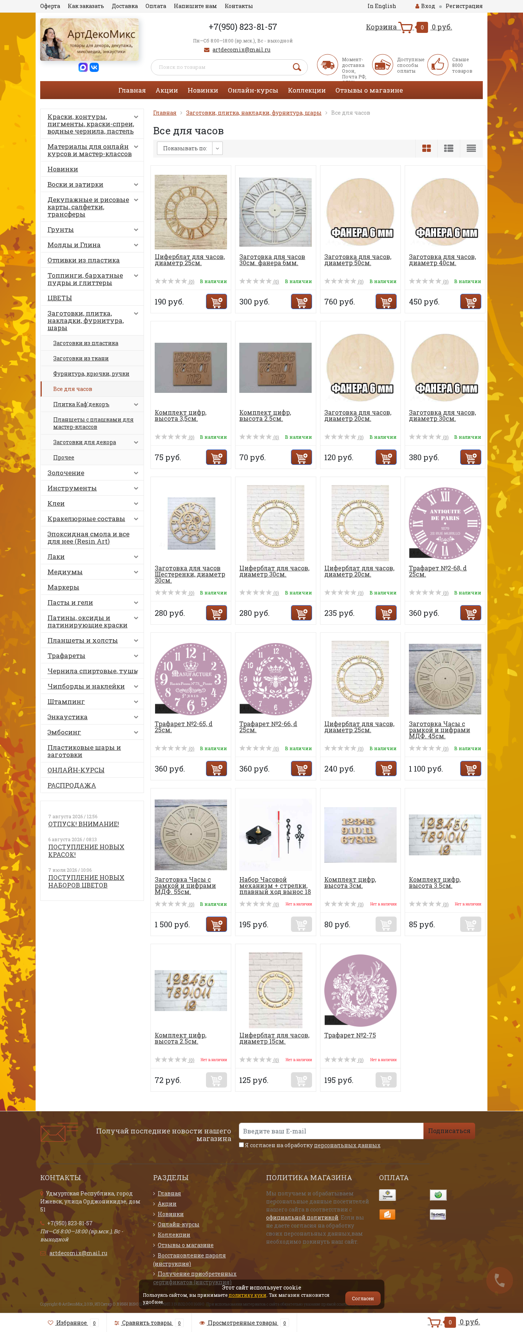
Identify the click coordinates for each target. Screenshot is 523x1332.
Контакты (239, 6)
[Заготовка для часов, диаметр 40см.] (445, 211)
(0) (191, 281)
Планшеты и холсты (82, 640)
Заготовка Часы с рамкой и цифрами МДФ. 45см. (439, 730)
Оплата (155, 6)
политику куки (247, 1295)
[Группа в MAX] (83, 67)
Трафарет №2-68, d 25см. (438, 571)
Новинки (203, 90)
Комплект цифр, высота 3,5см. (180, 415)
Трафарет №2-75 (350, 1035)
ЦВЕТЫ (59, 297)
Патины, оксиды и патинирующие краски (87, 621)
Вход (428, 6)
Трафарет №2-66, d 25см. (268, 727)
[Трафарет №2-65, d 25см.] (191, 678)
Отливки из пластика (83, 260)
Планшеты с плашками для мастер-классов (93, 423)
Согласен (363, 1298)
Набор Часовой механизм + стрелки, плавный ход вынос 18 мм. (275, 888)
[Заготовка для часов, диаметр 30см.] (445, 367)
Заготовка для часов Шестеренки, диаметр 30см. (190, 574)
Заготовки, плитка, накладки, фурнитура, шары (85, 320)
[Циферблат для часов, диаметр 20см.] (360, 523)
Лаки (56, 556)
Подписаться (449, 1131)
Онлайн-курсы (253, 90)
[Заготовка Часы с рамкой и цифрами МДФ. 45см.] (445, 678)
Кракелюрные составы (86, 518)
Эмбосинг (64, 732)
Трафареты (66, 655)
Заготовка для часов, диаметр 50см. (357, 259)
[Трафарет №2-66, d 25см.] (275, 678)
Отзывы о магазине (369, 90)
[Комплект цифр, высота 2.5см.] (275, 367)
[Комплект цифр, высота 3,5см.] (191, 367)
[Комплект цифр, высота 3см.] (360, 834)
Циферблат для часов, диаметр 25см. (190, 259)
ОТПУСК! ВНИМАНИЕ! (83, 824)
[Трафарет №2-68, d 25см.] (445, 523)
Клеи (56, 503)
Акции (166, 90)
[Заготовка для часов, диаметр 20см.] (360, 367)
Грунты (60, 229)
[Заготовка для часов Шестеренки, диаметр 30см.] (191, 523)
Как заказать (86, 6)
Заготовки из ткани (81, 358)
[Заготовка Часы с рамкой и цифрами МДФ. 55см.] (191, 834)
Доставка (125, 6)
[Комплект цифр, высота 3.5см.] (445, 834)
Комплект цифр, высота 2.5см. (265, 415)
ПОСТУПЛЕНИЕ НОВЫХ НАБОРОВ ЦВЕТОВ (86, 881)
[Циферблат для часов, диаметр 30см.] (275, 523)
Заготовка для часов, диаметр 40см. (442, 259)
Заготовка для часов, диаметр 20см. (357, 415)
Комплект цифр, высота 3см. (350, 882)
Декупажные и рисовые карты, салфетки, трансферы (88, 206)
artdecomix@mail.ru (241, 49)
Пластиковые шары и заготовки (84, 751)
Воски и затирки (75, 184)
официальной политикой (302, 1217)
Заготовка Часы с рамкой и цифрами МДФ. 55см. (185, 885)
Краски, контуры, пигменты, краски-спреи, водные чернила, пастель (90, 123)
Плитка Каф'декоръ (81, 404)
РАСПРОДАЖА (71, 785)
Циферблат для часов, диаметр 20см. (359, 571)
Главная (132, 90)
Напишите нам (195, 6)
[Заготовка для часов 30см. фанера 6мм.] (275, 211)
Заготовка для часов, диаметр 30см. (442, 415)
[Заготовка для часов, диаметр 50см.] (360, 211)
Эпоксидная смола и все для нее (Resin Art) (88, 537)
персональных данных (347, 1145)
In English (382, 6)
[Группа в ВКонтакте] (94, 67)
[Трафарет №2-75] (360, 990)
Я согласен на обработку (312, 1145)
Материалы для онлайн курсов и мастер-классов (89, 150)
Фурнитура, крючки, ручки (91, 373)
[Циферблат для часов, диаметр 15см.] (276, 990)
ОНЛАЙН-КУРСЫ (76, 769)
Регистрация (464, 6)
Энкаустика (67, 716)
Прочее (63, 457)
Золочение (65, 472)
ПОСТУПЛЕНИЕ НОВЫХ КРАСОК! (86, 850)
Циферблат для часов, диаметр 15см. (274, 1038)
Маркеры (63, 587)
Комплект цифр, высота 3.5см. (435, 882)
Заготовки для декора (84, 442)
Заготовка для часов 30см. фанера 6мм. (272, 259)
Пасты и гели (70, 602)
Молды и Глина (74, 244)
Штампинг (66, 701)
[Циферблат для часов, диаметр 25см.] (191, 211)
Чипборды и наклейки (86, 686)
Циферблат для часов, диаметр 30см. (274, 571)
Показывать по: (185, 148)
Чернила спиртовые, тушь (92, 670)
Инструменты (72, 488)
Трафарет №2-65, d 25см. (183, 727)
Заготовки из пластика (85, 343)
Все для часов (72, 388)
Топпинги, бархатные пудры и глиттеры (85, 279)
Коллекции (307, 90)
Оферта (50, 6)
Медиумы (65, 571)
